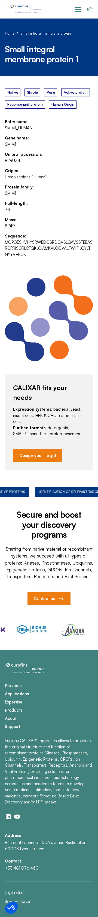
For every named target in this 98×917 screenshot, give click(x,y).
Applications (17, 693)
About (10, 718)
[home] (26, 9)
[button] (78, 9)
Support (12, 726)
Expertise (13, 702)
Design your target (38, 455)
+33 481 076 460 (22, 868)
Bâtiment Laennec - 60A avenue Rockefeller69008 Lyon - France (45, 845)
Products (13, 710)
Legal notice (14, 892)
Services (13, 685)
